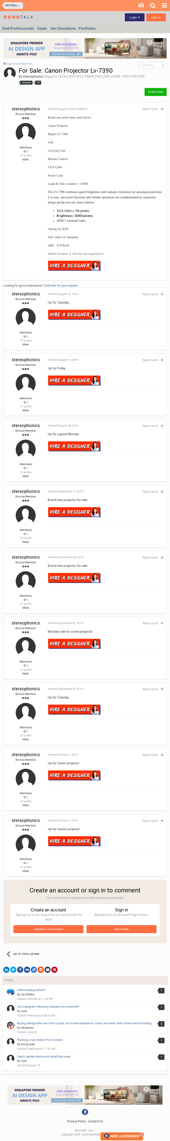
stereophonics (33, 76)
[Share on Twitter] (13, 970)
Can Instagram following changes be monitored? (48, 1006)
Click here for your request (60, 285)
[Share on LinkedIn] (6, 970)
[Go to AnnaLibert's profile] (10, 1042)
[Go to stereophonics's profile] (10, 73)
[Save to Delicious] (34, 970)
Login (133, 17)
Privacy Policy (76, 1121)
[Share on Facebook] (20, 970)
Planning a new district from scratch (40, 1040)
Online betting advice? (31, 990)
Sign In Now (121, 929)
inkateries (27, 1027)
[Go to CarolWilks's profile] (10, 992)
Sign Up (156, 17)
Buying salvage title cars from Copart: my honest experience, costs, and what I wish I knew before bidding (84, 1023)
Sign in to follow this (19, 63)
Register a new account (48, 929)
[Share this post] (162, 109)
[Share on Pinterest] (54, 970)
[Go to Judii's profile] (10, 1008)
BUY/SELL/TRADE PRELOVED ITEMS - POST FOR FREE (107, 76)
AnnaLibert (28, 1044)
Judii (24, 1011)
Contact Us (95, 1121)
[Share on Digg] (27, 970)
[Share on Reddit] (41, 970)
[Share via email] (47, 970)
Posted (62, 109)
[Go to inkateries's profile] (10, 1025)
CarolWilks (28, 994)
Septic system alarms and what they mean (44, 1056)
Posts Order (155, 92)
